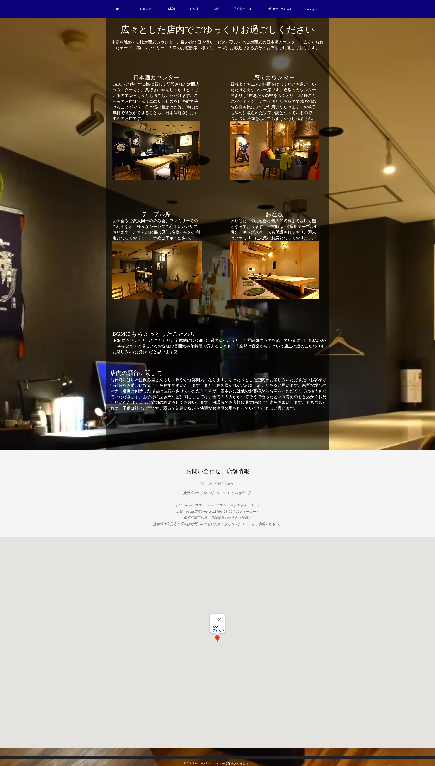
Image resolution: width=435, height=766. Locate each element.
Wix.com (219, 763)
